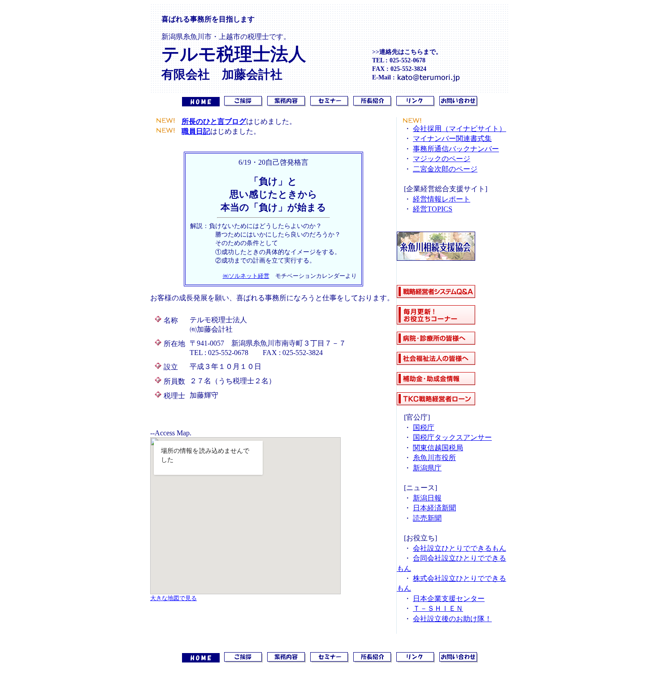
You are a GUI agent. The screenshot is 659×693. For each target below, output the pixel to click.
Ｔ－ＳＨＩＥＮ (438, 608)
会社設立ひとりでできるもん (459, 548)
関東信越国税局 (438, 448)
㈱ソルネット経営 (246, 275)
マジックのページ (441, 158)
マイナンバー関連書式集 (452, 138)
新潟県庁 (427, 468)
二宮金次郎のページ (445, 169)
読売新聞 (427, 518)
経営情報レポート (441, 199)
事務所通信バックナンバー (456, 149)
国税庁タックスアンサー (452, 437)
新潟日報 (427, 498)
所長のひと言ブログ (214, 121)
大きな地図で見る (173, 598)
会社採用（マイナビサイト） (459, 128)
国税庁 (423, 427)
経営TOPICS (432, 209)
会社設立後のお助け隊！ (452, 619)
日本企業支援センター (449, 598)
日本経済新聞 (434, 508)
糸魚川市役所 (434, 457)
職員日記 (196, 131)
